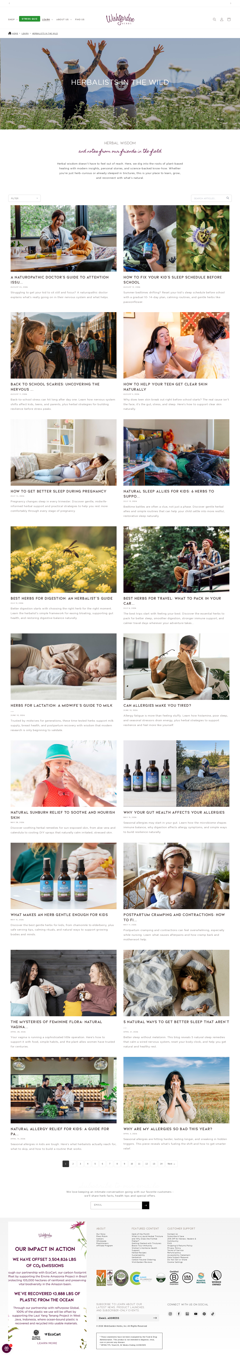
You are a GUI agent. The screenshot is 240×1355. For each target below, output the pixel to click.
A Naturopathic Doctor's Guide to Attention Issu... (60, 279)
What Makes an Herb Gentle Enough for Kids (59, 914)
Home (15, 33)
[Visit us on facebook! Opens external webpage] (179, 1314)
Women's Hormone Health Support (144, 1249)
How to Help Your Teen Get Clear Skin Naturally (165, 386)
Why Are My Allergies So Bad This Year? (167, 1128)
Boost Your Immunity (142, 1246)
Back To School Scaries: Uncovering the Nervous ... (55, 386)
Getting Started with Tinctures (146, 1243)
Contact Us (172, 1234)
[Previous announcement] (9, 3)
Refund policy (174, 1253)
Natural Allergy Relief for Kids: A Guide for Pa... (60, 1131)
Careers (100, 1239)
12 (146, 1163)
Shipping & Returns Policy (180, 1246)
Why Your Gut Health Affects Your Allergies (174, 812)
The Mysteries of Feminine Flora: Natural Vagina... (56, 1024)
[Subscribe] (145, 1205)
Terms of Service (175, 1250)
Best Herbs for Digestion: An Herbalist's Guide (62, 598)
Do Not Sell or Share (177, 1260)
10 (132, 1163)
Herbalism (136, 1257)
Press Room (102, 1236)
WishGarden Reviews (142, 1262)
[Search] (228, 198)
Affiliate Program (104, 1246)
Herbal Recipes (139, 1253)
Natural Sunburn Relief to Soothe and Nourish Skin (63, 815)
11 (139, 1163)
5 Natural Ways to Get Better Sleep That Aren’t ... (176, 1024)
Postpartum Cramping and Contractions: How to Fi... (174, 917)
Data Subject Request (177, 1257)
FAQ (169, 1243)
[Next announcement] (230, 3)
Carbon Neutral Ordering (144, 1260)
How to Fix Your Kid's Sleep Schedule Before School (172, 279)
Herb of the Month (141, 1234)
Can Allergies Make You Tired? (157, 705)
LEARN (25, 33)
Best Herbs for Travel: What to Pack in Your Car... (172, 601)
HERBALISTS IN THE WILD (45, 33)
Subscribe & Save (175, 1236)
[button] (12, 19)
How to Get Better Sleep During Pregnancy (59, 491)
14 (161, 1163)
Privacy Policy (174, 1248)
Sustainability (138, 1255)
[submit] (155, 1318)
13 (154, 1163)
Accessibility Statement (178, 1255)
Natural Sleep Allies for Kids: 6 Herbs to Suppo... (168, 493)
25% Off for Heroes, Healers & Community (181, 1240)
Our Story (101, 1234)
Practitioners (102, 1243)
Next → (172, 1163)
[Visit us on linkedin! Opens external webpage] (187, 1314)
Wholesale (101, 1241)
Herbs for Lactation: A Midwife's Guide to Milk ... (62, 708)
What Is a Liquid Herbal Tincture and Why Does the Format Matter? (147, 1238)
